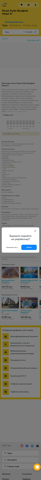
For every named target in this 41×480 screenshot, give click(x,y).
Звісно (29, 247)
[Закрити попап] (35, 231)
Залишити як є (12, 247)
